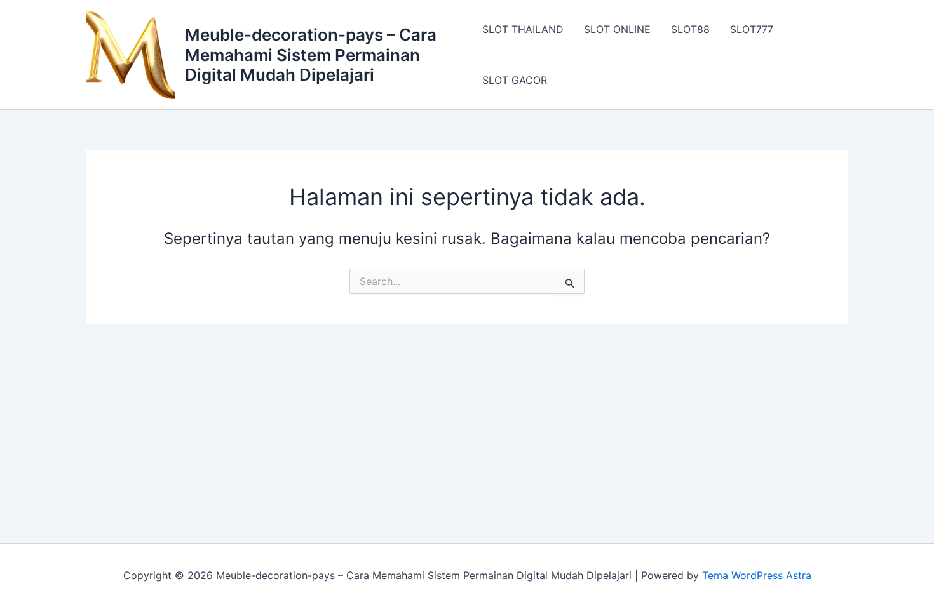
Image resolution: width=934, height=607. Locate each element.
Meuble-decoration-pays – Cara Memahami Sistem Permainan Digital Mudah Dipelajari (311, 54)
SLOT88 (690, 29)
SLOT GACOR (514, 80)
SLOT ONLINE (617, 29)
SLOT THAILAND (523, 29)
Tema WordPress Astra (756, 575)
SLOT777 (751, 29)
